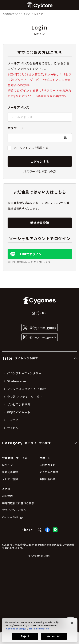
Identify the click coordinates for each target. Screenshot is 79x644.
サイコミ (13, 420)
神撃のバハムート (18, 412)
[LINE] (55, 529)
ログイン (7, 465)
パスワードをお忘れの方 (39, 171)
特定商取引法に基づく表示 (18, 503)
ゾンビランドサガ (18, 404)
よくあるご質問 (49, 472)
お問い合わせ (48, 479)
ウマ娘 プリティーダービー (24, 397)
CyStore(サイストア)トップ (16, 13)
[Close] (71, 623)
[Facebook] (47, 529)
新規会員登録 (39, 222)
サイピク (13, 428)
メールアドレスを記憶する (31, 148)
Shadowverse (16, 381)
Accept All (53, 636)
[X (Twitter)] (39, 529)
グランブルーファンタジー (24, 373)
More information (39, 628)
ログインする (39, 161)
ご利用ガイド (48, 465)
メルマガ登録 (10, 479)
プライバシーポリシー (15, 510)
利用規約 (7, 496)
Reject (25, 636)
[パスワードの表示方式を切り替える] (65, 138)
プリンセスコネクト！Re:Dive (27, 389)
